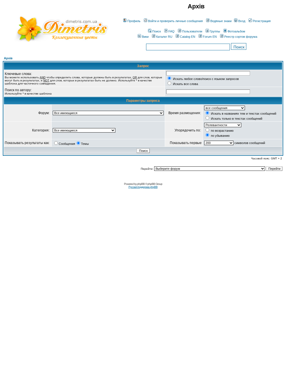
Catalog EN (187, 36)
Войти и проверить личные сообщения (175, 21)
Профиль (133, 21)
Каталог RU (164, 36)
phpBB (141, 183)
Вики (145, 36)
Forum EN (210, 36)
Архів (8, 58)
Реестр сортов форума (240, 36)
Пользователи (192, 31)
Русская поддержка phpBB (143, 186)
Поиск (156, 31)
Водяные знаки (221, 21)
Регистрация (262, 21)
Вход (241, 21)
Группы (215, 31)
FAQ (171, 31)
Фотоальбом (236, 31)
